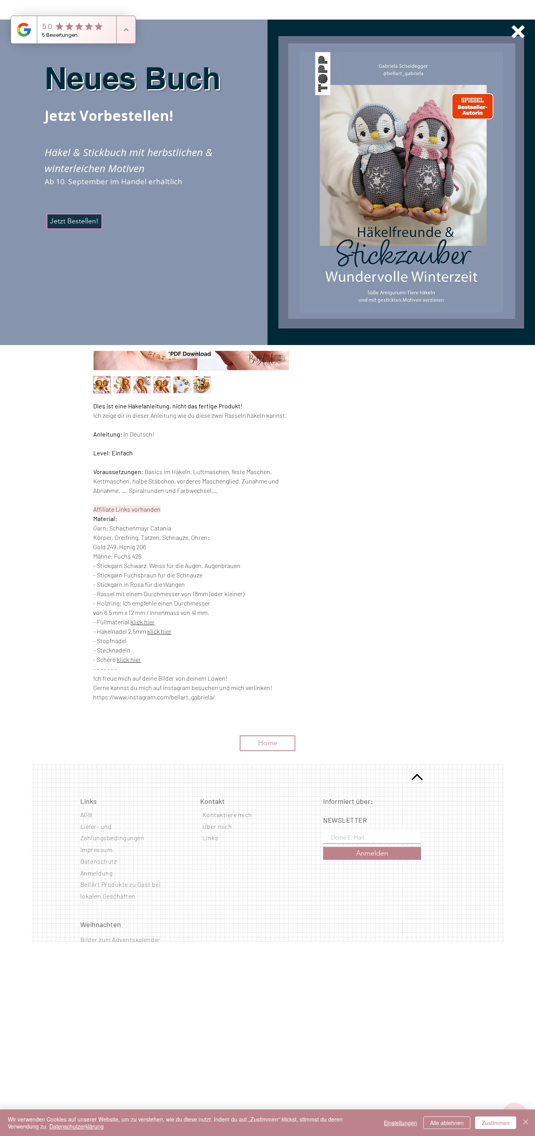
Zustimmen (496, 1123)
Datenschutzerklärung (76, 1126)
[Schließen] (525, 1123)
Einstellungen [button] (400, 1123)
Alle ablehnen (447, 1123)
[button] (518, 31)
